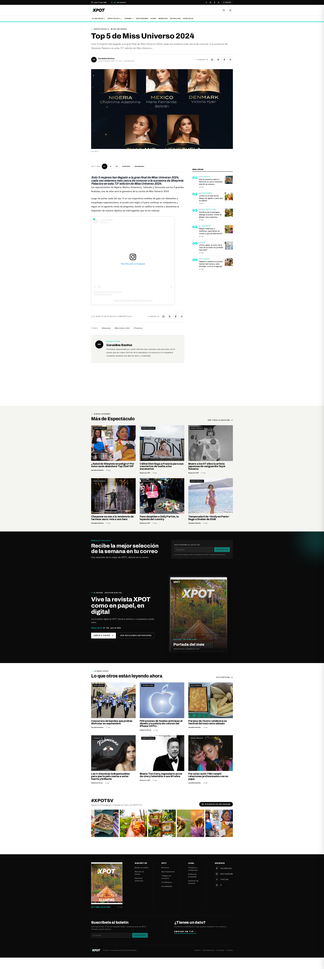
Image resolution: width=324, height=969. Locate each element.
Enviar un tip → (185, 932)
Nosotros (165, 867)
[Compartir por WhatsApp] (212, 59)
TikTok (224, 879)
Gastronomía (142, 18)
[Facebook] (214, 2)
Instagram (226, 874)
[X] (218, 2)
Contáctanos (166, 882)
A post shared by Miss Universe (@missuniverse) (133, 301)
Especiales (188, 18)
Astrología (175, 18)
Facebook (226, 868)
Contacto (229, 950)
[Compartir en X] (218, 59)
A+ (117, 166)
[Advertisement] (162, 387)
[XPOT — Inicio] (98, 10)
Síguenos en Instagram (217, 804)
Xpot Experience (168, 871)
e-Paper (227, 2)
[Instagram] (210, 2)
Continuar (222, 549)
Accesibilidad (166, 886)
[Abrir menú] (230, 10)
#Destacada (106, 328)
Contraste (126, 166)
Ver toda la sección (219, 420)
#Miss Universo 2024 (122, 328)
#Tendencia (138, 328)
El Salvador (97, 18)
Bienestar (163, 18)
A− (105, 166)
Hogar (153, 18)
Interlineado (139, 166)
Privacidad (220, 950)
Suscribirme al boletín (187, 545)
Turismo (128, 18)
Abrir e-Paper (102, 635)
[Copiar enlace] (230, 59)
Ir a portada (223, 677)
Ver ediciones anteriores (136, 635)
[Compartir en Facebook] (224, 59)
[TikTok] (206, 2)
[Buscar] (223, 10)
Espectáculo (113, 18)
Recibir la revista (141, 867)
